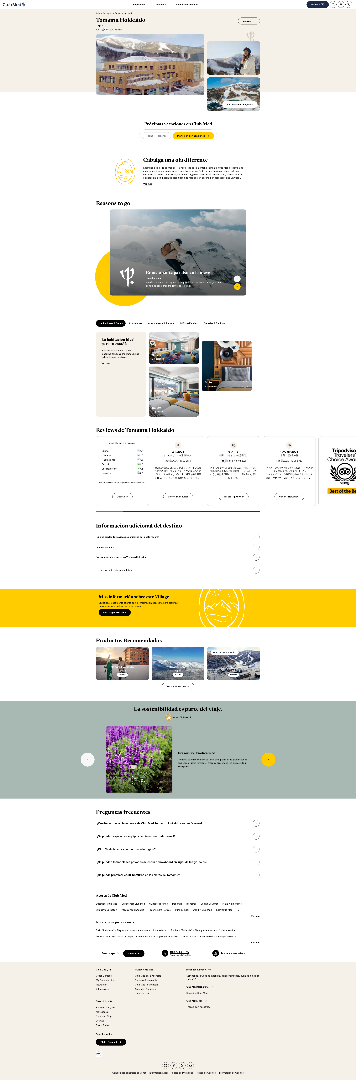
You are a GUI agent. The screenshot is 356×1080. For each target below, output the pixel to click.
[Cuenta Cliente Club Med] (341, 4)
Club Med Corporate (197, 986)
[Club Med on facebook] (173, 1065)
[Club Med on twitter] (182, 1065)
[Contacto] (348, 4)
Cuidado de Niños (158, 903)
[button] (233, 58)
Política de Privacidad (182, 1072)
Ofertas (100, 1020)
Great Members (104, 975)
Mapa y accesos (105, 548)
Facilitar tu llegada (105, 1007)
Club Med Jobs (194, 1000)
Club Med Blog (104, 1016)
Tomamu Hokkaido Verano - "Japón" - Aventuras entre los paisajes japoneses (137, 936)
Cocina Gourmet (209, 903)
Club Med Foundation (146, 984)
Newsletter (134, 953)
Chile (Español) (109, 1042)
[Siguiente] (237, 286)
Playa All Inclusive (232, 903)
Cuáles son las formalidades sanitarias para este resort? (127, 538)
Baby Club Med (224, 909)
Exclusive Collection (187, 4)
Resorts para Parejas (160, 909)
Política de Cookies (206, 1072)
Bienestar (191, 903)
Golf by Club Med (202, 909)
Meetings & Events (196, 969)
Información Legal (158, 1072)
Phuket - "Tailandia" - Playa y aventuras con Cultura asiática (203, 930)
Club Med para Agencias (148, 975)
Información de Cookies (231, 1072)
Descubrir (122, 496)
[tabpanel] (178, 257)
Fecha (150, 135)
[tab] (111, 323)
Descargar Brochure (114, 612)
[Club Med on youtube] (190, 1065)
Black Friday (102, 1025)
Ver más (147, 184)
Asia (98, 13)
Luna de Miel (182, 909)
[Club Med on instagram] (165, 1065)
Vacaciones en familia (132, 909)
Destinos (161, 4)
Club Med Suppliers (145, 989)
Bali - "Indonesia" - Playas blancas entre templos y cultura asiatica (131, 930)
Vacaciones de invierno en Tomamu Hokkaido (121, 558)
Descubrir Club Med (106, 903)
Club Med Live (142, 993)
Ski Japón (107, 13)
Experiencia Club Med (133, 903)
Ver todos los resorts (178, 686)
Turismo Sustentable (146, 980)
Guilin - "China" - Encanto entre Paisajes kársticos (209, 936)
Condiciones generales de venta (129, 1072)
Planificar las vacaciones (191, 135)
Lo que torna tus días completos (114, 571)
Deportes (177, 903)
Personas (161, 135)
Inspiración (139, 4)
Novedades (102, 1012)
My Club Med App (105, 980)
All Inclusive (102, 989)
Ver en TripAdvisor (178, 496)
